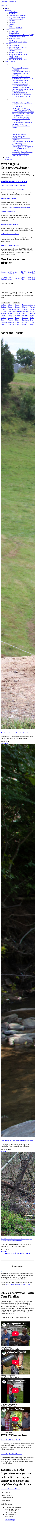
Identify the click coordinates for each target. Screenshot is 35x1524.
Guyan (30, 272)
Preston (24, 322)
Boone (3, 309)
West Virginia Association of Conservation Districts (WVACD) (22, 77)
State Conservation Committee (18, 17)
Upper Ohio (30, 278)
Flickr (10, 26)
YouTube (11, 24)
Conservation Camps (15, 49)
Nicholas (25, 311)
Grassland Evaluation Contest (18, 54)
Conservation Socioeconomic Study (19, 208)
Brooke (3, 313)
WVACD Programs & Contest (18, 59)
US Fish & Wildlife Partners (21, 96)
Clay (2, 320)
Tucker (32, 318)
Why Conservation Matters (9, 185)
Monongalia (26, 305)
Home (6, 8)
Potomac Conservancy (19, 136)
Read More (4, 743)
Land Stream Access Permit (17, 36)
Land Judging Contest (15, 58)
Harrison (10, 318)
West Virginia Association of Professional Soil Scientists (21, 86)
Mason (17, 318)
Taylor (32, 316)
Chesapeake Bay (14, 33)
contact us (5, 1)
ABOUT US (22, 185)
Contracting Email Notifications (11, 1454)
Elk (16, 272)
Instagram (12, 22)
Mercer (17, 320)
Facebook (12, 20)
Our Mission (12, 13)
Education (8, 43)
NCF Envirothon (17, 106)
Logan (17, 309)
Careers (7, 157)
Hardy (10, 316)
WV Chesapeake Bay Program (9, 224)
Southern (17, 278)
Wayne (32, 324)
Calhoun (3, 318)
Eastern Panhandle (11, 272)
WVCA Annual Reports (16, 19)
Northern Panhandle (4, 278)
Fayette (3, 324)
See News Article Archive (17, 1253)
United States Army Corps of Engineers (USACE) (21, 138)
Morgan (24, 309)
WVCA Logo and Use (15, 28)
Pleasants (25, 318)
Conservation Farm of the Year (18, 47)
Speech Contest (13, 56)
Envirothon (12, 51)
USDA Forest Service (19, 143)
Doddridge (4, 322)
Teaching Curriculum (15, 52)
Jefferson (11, 322)
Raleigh (32, 305)
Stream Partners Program (8, 211)
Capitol (3, 272)
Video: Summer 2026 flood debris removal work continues (17, 1140)
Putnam (24, 324)
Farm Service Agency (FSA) (21, 108)
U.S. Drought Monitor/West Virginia (19, 1284)
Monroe (24, 307)
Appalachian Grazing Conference (22, 152)
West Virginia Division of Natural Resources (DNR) (22, 90)
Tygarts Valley (23, 278)
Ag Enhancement (14, 31)
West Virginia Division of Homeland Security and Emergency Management (20, 82)
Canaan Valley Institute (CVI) (21, 110)
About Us (8, 10)
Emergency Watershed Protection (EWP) (21, 35)
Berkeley (4, 307)
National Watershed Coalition (21, 115)
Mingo (17, 324)
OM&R (11, 40)
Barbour (3, 305)
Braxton (3, 311)
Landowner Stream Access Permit (10, 234)
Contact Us (8, 159)
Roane (32, 311)
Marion (17, 313)
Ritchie (32, 309)
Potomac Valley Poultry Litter (18, 42)
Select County (6, 302)
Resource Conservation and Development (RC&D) (20, 154)
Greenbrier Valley (24, 272)
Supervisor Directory (14, 1489)
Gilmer (10, 305)
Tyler (31, 320)
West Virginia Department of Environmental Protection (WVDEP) (21, 73)
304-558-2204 (12, 1)
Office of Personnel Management (22, 113)
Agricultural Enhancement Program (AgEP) (13, 189)
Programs (7, 29)
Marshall (18, 316)
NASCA (15, 150)
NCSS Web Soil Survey (19, 148)
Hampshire (11, 311)
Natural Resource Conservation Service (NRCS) (22, 123)
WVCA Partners (10, 61)
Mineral (17, 322)
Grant (10, 307)
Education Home (14, 45)
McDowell (18, 311)
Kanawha (11, 324)
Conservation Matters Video (17, 15)
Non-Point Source (14, 38)
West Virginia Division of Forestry (23, 141)
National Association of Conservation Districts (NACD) (22, 93)
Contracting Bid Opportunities (11, 1440)
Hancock (11, 313)
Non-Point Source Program (8, 198)
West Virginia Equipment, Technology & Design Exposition (22, 146)
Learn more (4, 1489)
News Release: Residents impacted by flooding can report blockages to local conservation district (16, 1239)
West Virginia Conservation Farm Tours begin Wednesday (17, 732)
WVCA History (13, 12)
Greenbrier (11, 309)
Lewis (17, 305)
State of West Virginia (19, 134)
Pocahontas (25, 320)
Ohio (23, 313)
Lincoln (17, 307)
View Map (16, 302)
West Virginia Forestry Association (23, 112)
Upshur (32, 322)
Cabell (3, 316)
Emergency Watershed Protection (10, 245)
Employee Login (10, 1520)
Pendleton (25, 316)
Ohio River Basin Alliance (20, 117)
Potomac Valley (10, 278)
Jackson (10, 320)
